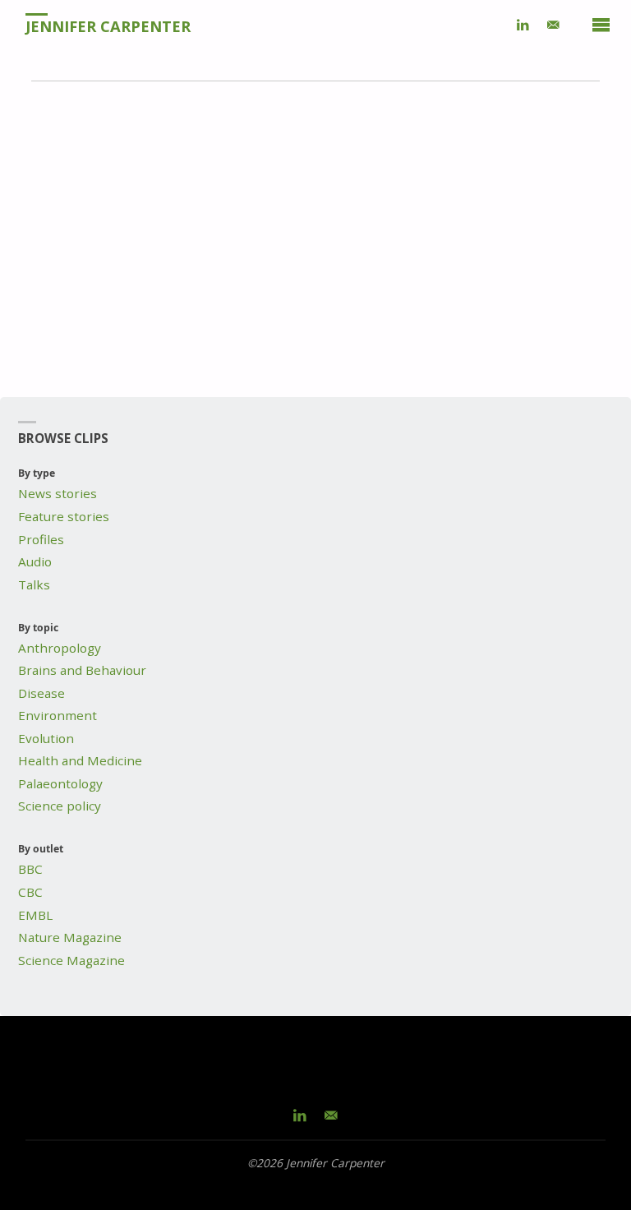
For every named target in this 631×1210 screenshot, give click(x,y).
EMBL (35, 915)
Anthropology (59, 648)
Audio (35, 561)
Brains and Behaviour (82, 670)
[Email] (553, 24)
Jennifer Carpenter (108, 26)
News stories (57, 493)
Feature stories (63, 516)
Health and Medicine (80, 760)
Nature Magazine (70, 937)
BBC (30, 869)
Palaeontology (60, 783)
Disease (41, 693)
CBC (30, 892)
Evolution (46, 738)
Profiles (41, 539)
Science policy (59, 805)
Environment (57, 715)
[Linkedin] (523, 24)
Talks (34, 584)
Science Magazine (71, 960)
